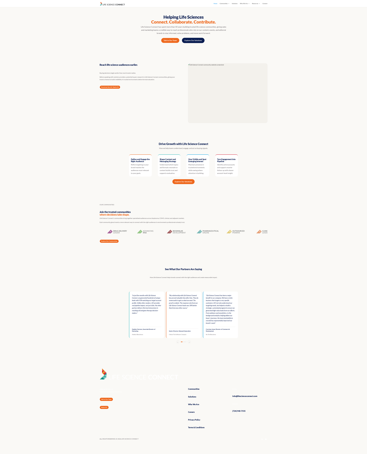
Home (215, 3)
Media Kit (104, 407)
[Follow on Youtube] (265, 439)
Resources (255, 3)
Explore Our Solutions (193, 40)
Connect (264, 3)
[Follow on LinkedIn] (262, 439)
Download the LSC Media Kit (110, 87)
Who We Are (244, 3)
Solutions (234, 3)
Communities (224, 3)
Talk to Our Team (170, 40)
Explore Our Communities (109, 241)
